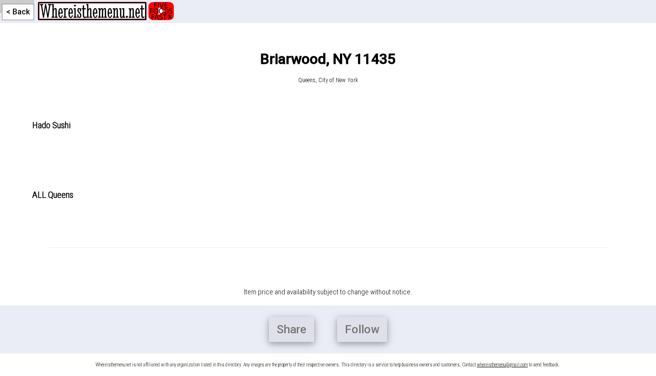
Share (291, 329)
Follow (362, 329)
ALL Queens (52, 194)
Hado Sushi (51, 125)
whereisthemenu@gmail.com (502, 364)
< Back (18, 11)
